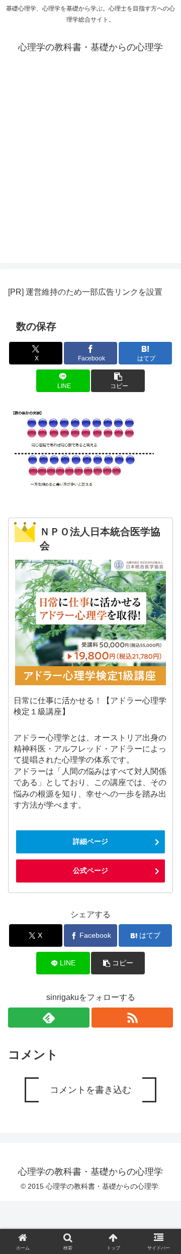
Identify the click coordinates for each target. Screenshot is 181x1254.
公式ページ (90, 870)
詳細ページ (90, 841)
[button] (118, 380)
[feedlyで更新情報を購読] (48, 1018)
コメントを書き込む (90, 1090)
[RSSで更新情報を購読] (132, 1018)
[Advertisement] (90, 172)
